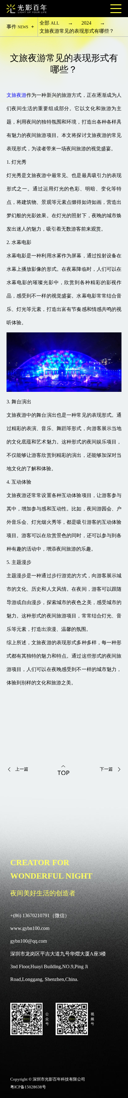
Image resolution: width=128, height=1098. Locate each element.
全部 (49, 23)
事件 (17, 26)
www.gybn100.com (29, 928)
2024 (86, 23)
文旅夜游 (17, 95)
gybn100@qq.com (28, 941)
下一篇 (106, 769)
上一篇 (21, 769)
